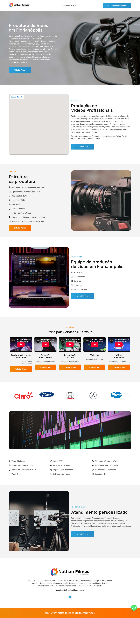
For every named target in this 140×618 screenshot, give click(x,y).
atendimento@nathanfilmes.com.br (70, 590)
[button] (117, 5)
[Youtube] (70, 597)
